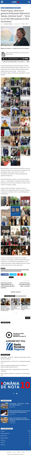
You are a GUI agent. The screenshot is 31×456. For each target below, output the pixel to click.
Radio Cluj (3, 440)
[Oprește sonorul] (23, 59)
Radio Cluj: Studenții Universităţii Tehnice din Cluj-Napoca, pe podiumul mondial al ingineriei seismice (14, 366)
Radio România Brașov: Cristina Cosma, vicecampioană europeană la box (15, 362)
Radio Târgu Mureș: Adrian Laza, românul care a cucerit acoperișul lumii (15, 374)
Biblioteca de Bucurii (9, 7)
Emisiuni (3, 431)
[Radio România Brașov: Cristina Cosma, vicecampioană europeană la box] (4, 413)
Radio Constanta (4, 438)
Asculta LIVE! (8, 452)
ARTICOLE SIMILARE (9, 296)
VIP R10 (19, 7)
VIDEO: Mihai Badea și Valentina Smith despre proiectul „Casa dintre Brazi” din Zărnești (25, 307)
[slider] (26, 58)
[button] (28, 2)
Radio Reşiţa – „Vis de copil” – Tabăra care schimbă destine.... (19, 404)
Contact (23, 452)
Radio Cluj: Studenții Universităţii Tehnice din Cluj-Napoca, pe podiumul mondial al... (19, 419)
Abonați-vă (26, 328)
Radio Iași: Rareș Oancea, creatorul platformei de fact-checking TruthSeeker (14, 370)
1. (14, 61)
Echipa (18, 452)
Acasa (14, 452)
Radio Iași (3, 444)
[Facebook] (14, 393)
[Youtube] (17, 393)
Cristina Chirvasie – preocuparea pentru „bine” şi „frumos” (24, 284)
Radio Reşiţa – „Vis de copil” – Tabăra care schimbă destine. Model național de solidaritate (15, 358)
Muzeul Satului (4, 271)
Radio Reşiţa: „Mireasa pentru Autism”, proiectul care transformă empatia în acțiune (15, 307)
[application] (15, 58)
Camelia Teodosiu (8, 23)
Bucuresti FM (4, 435)
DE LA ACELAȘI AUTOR (21, 296)
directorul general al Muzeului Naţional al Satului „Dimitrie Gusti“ (14, 269)
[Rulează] (3, 59)
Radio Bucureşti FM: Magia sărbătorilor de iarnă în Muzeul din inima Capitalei (8, 285)
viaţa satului (18, 271)
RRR (15, 7)
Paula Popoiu (11, 271)
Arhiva (2, 7)
